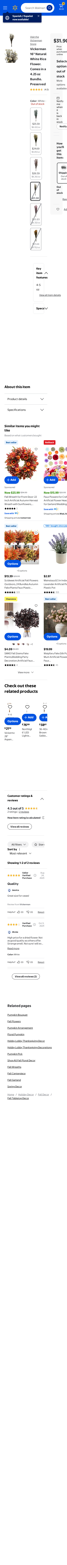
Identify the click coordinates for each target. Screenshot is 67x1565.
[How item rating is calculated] (43, 817)
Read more (13, 948)
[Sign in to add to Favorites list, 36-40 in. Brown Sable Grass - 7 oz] (45, 707)
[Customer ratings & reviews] (42, 797)
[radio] (36, 119)
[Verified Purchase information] (34, 924)
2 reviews (24, 811)
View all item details (50, 295)
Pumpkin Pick (15, 1053)
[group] (44, 89)
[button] (38, 273)
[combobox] (37, 8)
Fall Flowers (14, 1021)
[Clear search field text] (44, 8)
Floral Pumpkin (15, 1034)
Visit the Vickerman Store (36, 40)
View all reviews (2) (26, 976)
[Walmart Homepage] (15, 8)
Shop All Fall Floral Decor (21, 1060)
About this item (17, 387)
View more (23, 672)
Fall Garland (14, 1079)
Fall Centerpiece (16, 1073)
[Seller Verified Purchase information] (35, 875)
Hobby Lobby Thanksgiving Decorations (29, 1047)
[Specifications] (42, 410)
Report (41, 912)
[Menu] (6, 8)
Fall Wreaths (14, 1066)
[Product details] (42, 399)
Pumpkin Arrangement (20, 1027)
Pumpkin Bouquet (17, 1014)
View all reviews (19, 826)
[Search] (49, 8)
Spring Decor (14, 1086)
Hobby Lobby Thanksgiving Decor (26, 1040)
